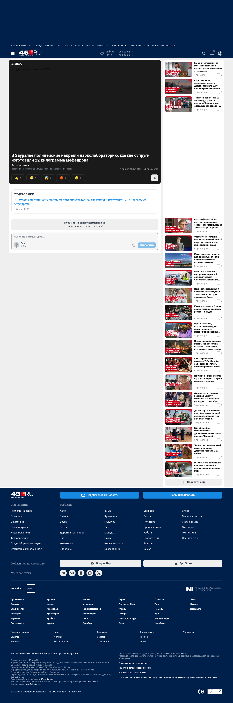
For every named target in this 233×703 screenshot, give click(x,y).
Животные (66, 543)
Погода (37, 45)
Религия (148, 543)
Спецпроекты (190, 538)
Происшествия (152, 527)
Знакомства (52, 45)
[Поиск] (204, 53)
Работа (147, 532)
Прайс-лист (18, 516)
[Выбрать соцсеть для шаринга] (154, 177)
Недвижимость (20, 45)
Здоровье (66, 549)
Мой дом (109, 532)
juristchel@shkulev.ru (89, 682)
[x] (98, 573)
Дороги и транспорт (72, 532)
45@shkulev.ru (47, 679)
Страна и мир (190, 521)
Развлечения (151, 538)
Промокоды (168, 45)
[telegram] (63, 573)
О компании (18, 521)
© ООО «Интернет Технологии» (65, 691)
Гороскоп (103, 45)
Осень (147, 516)
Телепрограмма (73, 45)
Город (63, 527)
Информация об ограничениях (134, 663)
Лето (107, 527)
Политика (149, 521)
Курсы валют (120, 45)
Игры (155, 45)
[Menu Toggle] (13, 53)
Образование (112, 549)
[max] (89, 573)
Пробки (136, 45)
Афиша (90, 45)
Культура (109, 521)
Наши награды (19, 527)
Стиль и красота (192, 516)
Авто (63, 510)
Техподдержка (19, 538)
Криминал (110, 516)
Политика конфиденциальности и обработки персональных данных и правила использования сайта (168, 677)
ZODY (146, 45)
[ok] (81, 573)
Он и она (148, 510)
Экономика (189, 532)
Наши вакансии (20, 532)
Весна (63, 521)
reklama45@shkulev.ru (176, 653)
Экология (188, 527)
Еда (62, 538)
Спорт (185, 510)
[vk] (72, 573)
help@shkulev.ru (33, 684)
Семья (147, 549)
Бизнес (64, 516)
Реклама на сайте (21, 510)
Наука (108, 538)
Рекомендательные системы (132, 672)
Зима (107, 510)
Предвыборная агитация (26, 543)
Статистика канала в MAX (26, 549)
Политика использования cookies (135, 668)
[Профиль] (220, 53)
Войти (23, 246)
